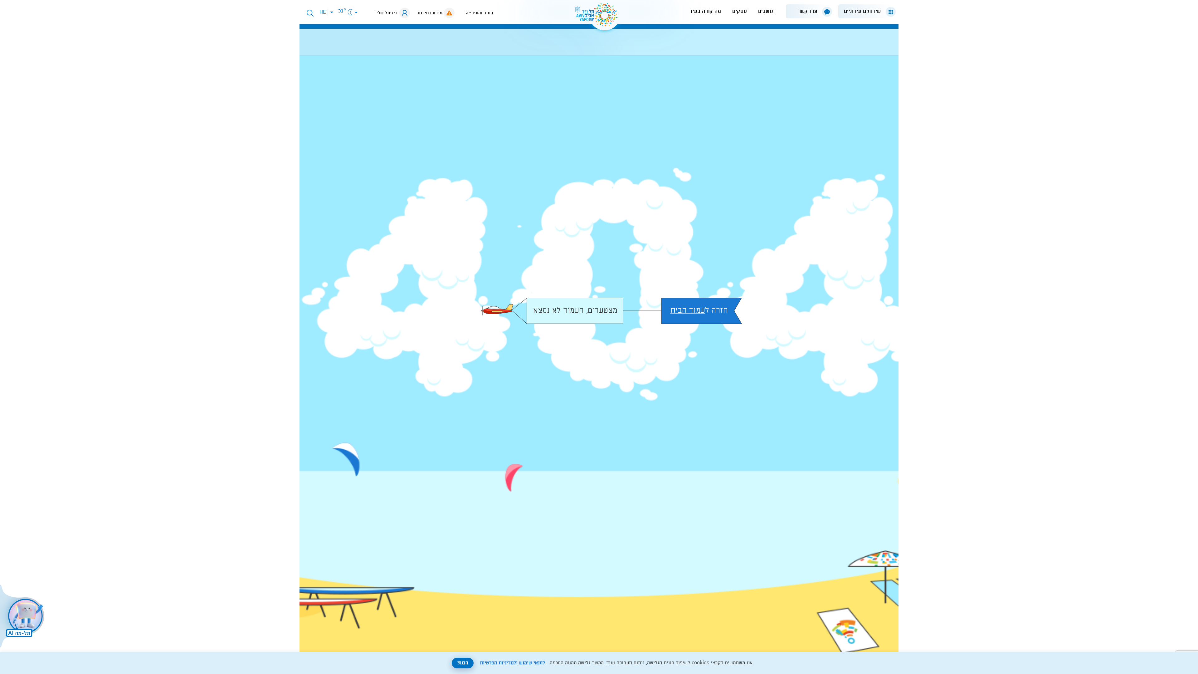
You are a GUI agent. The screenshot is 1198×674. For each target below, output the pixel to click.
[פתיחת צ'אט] (23, 617)
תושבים (766, 11)
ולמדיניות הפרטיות (499, 663)
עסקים (739, 11)
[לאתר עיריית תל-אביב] (599, 17)
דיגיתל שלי (387, 13)
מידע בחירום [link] (430, 13)
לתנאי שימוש (532, 663)
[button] (864, 11)
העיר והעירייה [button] (479, 13)
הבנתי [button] (462, 663)
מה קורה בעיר (705, 11)
